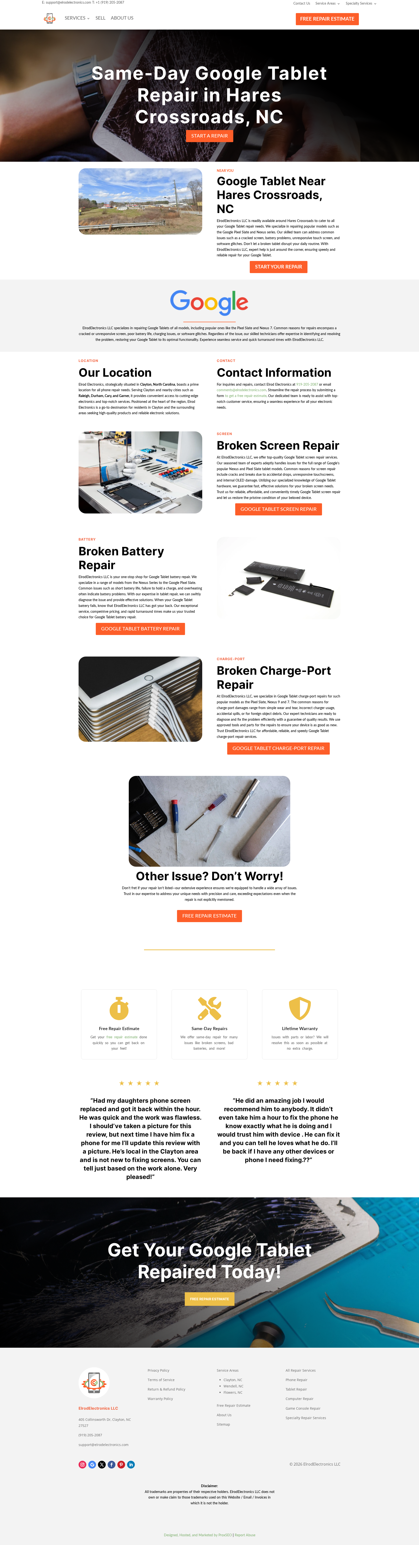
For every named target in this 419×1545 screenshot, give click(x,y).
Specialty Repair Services (306, 1417)
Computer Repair (300, 1398)
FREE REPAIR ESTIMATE (327, 19)
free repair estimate (122, 1037)
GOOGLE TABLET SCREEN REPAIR (279, 509)
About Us (122, 18)
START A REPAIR (209, 136)
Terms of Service (161, 1379)
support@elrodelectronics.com (68, 2)
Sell (100, 18)
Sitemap (223, 1424)
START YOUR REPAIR (278, 267)
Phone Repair (296, 1379)
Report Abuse (245, 1535)
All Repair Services (301, 1370)
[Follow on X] (102, 1465)
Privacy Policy (158, 1370)
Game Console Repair (303, 1408)
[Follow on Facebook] (111, 1465)
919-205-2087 (307, 384)
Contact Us (301, 3)
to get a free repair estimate (245, 396)
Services (75, 18)
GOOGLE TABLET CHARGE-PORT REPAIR (278, 748)
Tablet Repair (296, 1389)
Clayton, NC (233, 1379)
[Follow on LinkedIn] (131, 1465)
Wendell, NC (233, 1386)
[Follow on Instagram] (82, 1465)
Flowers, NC (233, 1392)
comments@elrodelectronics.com (241, 390)
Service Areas (325, 3)
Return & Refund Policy (166, 1389)
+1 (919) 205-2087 (110, 2)
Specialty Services (359, 3)
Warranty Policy (160, 1398)
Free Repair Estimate (233, 1405)
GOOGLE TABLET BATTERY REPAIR (140, 629)
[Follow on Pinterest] (121, 1465)
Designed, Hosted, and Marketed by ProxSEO (198, 1535)
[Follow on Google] (92, 1465)
